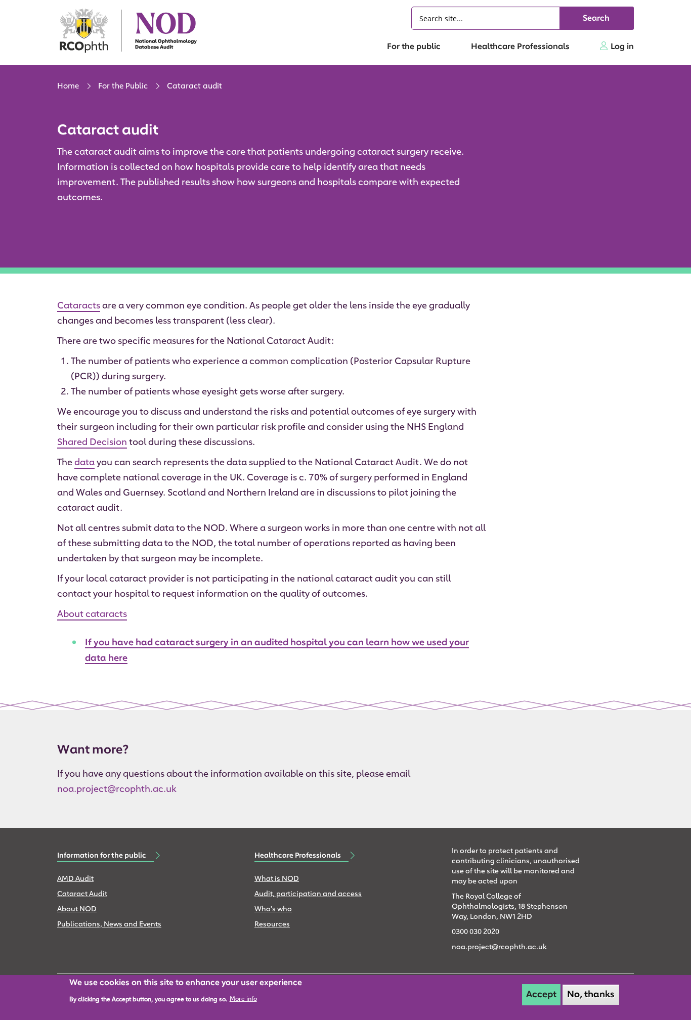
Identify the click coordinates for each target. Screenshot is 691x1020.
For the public (414, 47)
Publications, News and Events (109, 924)
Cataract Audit (82, 894)
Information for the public (101, 855)
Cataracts (78, 306)
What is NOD (276, 879)
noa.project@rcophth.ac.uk (116, 789)
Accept (541, 994)
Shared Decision (92, 443)
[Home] (133, 31)
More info (243, 999)
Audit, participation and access (308, 894)
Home (68, 87)
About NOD (77, 909)
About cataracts (92, 614)
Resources (272, 924)
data (84, 463)
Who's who (273, 909)
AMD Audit (75, 879)
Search (596, 19)
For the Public (123, 87)
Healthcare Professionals (520, 47)
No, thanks (591, 994)
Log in (622, 47)
